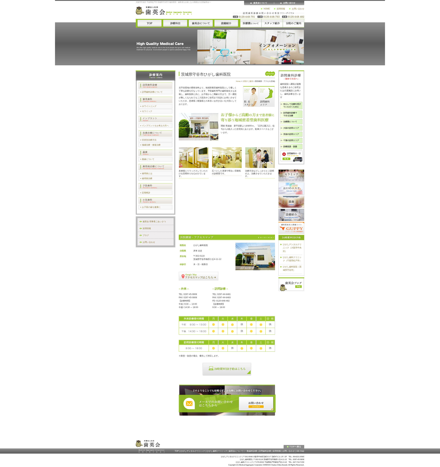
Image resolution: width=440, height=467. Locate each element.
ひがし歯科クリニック (217, 451)
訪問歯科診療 (265, 451)
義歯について (148, 159)
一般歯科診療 (251, 451)
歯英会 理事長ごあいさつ (154, 221)
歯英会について (236, 451)
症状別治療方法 (149, 140)
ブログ (146, 235)
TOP (177, 451)
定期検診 (146, 192)
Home (238, 81)
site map (300, 451)
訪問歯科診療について (152, 92)
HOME (267, 9)
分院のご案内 (248, 81)
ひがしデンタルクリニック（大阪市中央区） (292, 247)
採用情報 (281, 9)
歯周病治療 (147, 178)
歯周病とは (147, 173)
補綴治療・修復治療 (151, 145)
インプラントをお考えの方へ (155, 125)
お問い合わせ (298, 9)
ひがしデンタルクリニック (192, 451)
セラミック (147, 111)
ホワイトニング (149, 106)
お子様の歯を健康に (151, 207)
